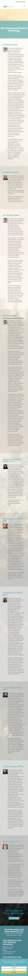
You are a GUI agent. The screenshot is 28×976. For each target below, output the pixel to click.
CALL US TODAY (14, 918)
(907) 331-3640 (10, 946)
